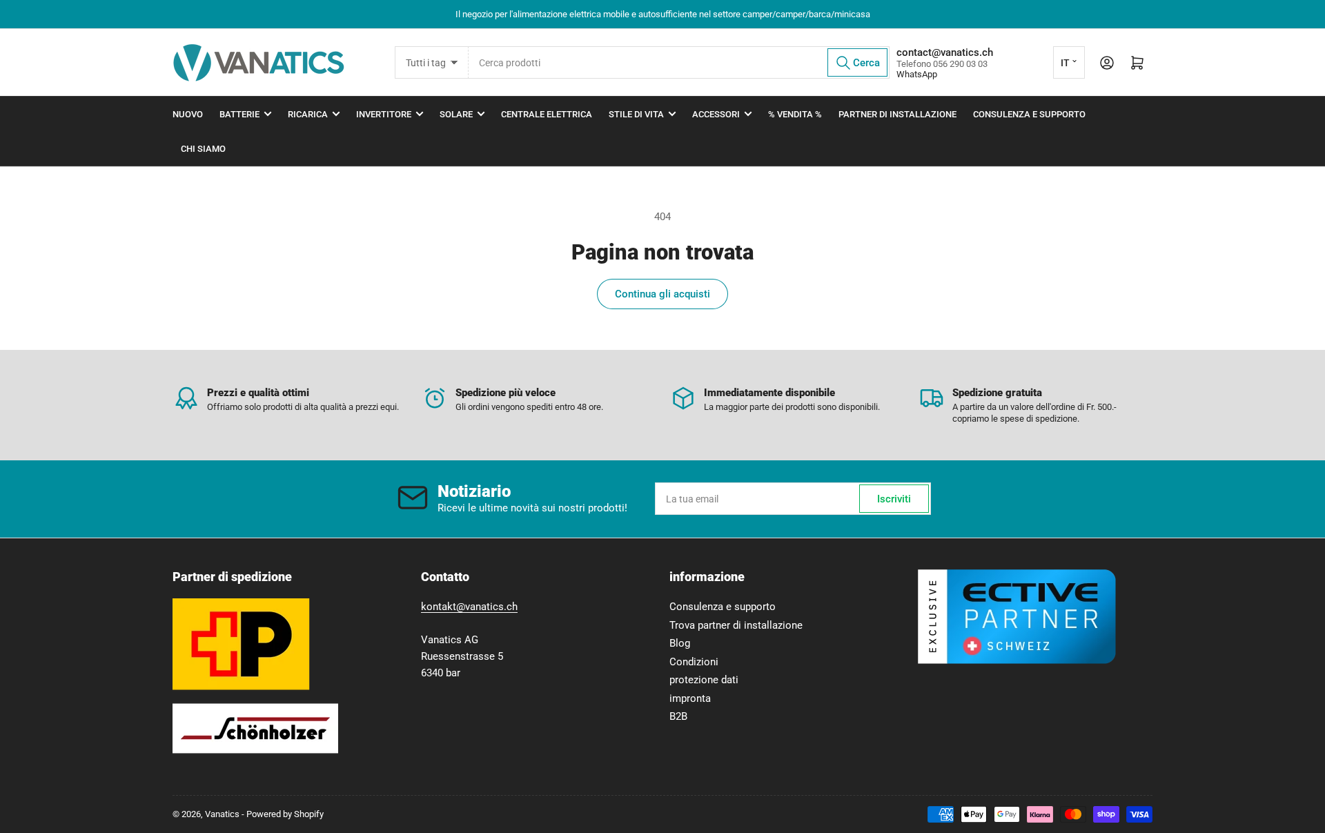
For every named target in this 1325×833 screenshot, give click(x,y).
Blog (679, 643)
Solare (456, 114)
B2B (678, 716)
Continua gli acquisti (662, 294)
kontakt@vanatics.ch (469, 606)
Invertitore (383, 114)
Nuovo (188, 114)
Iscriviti (894, 499)
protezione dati (703, 680)
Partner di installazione (897, 114)
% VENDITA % (795, 114)
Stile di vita (636, 114)
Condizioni (693, 662)
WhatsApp (916, 74)
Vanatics (222, 814)
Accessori (716, 114)
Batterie (239, 114)
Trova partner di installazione (736, 625)
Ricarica (308, 114)
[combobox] (679, 62)
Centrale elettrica (546, 114)
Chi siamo (203, 149)
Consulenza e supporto (1029, 114)
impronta (690, 698)
